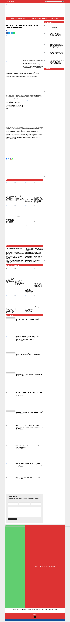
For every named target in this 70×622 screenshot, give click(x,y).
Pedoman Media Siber (50, 566)
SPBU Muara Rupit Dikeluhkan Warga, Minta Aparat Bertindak (38, 220)
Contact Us (37, 566)
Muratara (32, 611)
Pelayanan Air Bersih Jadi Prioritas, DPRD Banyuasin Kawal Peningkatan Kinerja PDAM (10, 280)
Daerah (24, 18)
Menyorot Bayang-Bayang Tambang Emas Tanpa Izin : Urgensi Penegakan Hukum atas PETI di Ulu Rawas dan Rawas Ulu (19, 197)
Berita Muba (17, 611)
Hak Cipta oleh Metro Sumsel (35, 619)
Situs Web (33, 501)
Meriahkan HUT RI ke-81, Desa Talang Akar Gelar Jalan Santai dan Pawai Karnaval (10, 221)
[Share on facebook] (7, 33)
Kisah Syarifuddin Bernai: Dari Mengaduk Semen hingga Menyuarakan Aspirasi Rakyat (19, 282)
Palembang (12, 611)
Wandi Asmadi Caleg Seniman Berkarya (14, 248)
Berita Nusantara (49, 22)
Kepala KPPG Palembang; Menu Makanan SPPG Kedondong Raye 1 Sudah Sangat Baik (38, 308)
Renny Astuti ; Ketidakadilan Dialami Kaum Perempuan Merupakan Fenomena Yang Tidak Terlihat (14, 261)
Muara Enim (46, 611)
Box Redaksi (11, 1)
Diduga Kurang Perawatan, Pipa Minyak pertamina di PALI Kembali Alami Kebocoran (29, 291)
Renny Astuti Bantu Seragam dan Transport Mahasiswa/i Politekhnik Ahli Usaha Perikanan (14, 257)
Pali (50, 611)
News (16, 18)
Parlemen (29, 18)
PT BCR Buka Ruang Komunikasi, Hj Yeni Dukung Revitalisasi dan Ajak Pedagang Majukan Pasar (19, 218)
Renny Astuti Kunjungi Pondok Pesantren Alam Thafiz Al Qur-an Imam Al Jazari (33, 257)
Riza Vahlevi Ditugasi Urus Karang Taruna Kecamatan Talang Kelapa (19, 308)
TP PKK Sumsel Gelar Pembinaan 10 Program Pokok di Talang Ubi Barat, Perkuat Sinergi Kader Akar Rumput (10, 199)
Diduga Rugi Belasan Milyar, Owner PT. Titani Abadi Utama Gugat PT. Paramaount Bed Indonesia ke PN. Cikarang (56, 46)
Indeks (57, 18)
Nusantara (53, 18)
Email (20, 501)
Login (7, 1)
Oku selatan (61, 611)
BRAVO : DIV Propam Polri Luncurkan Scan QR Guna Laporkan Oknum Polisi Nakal (56, 34)
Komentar (10, 506)
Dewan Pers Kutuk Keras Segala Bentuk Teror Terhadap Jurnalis (56, 53)
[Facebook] (6, 159)
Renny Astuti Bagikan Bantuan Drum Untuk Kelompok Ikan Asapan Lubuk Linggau (33, 253)
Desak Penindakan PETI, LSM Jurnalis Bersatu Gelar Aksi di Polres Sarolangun (56, 26)
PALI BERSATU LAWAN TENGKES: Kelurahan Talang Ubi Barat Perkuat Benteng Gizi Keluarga (29, 464)
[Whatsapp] (12, 159)
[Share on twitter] (9, 33)
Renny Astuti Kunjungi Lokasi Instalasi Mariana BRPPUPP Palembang (33, 261)
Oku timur (56, 611)
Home (12, 18)
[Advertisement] (24, 86)
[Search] (63, 1)
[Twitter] (8, 159)
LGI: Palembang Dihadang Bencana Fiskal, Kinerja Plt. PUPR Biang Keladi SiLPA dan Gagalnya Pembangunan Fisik (10, 310)
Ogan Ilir (36, 611)
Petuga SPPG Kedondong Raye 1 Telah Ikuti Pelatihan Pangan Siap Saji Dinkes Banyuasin (29, 309)
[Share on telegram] (12, 33)
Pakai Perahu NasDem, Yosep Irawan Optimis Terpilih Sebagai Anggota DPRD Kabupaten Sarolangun (34, 249)
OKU (13, 23)
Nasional (20, 18)
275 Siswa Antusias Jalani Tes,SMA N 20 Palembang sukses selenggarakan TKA (38, 285)
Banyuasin (23, 611)
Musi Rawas (28, 611)
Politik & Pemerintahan (36, 18)
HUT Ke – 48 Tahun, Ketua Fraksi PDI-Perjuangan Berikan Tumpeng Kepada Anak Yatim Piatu (15, 253)
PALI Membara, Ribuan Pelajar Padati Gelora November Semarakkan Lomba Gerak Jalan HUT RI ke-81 (29, 223)
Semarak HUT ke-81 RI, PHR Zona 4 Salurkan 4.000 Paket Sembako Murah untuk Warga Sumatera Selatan (29, 199)
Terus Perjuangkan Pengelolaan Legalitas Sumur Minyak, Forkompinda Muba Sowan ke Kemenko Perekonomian (57, 62)
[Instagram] (10, 159)
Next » (28, 492)
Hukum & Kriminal (45, 18)
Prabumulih (41, 611)
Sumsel (7, 611)
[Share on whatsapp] (14, 33)
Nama (9, 501)
